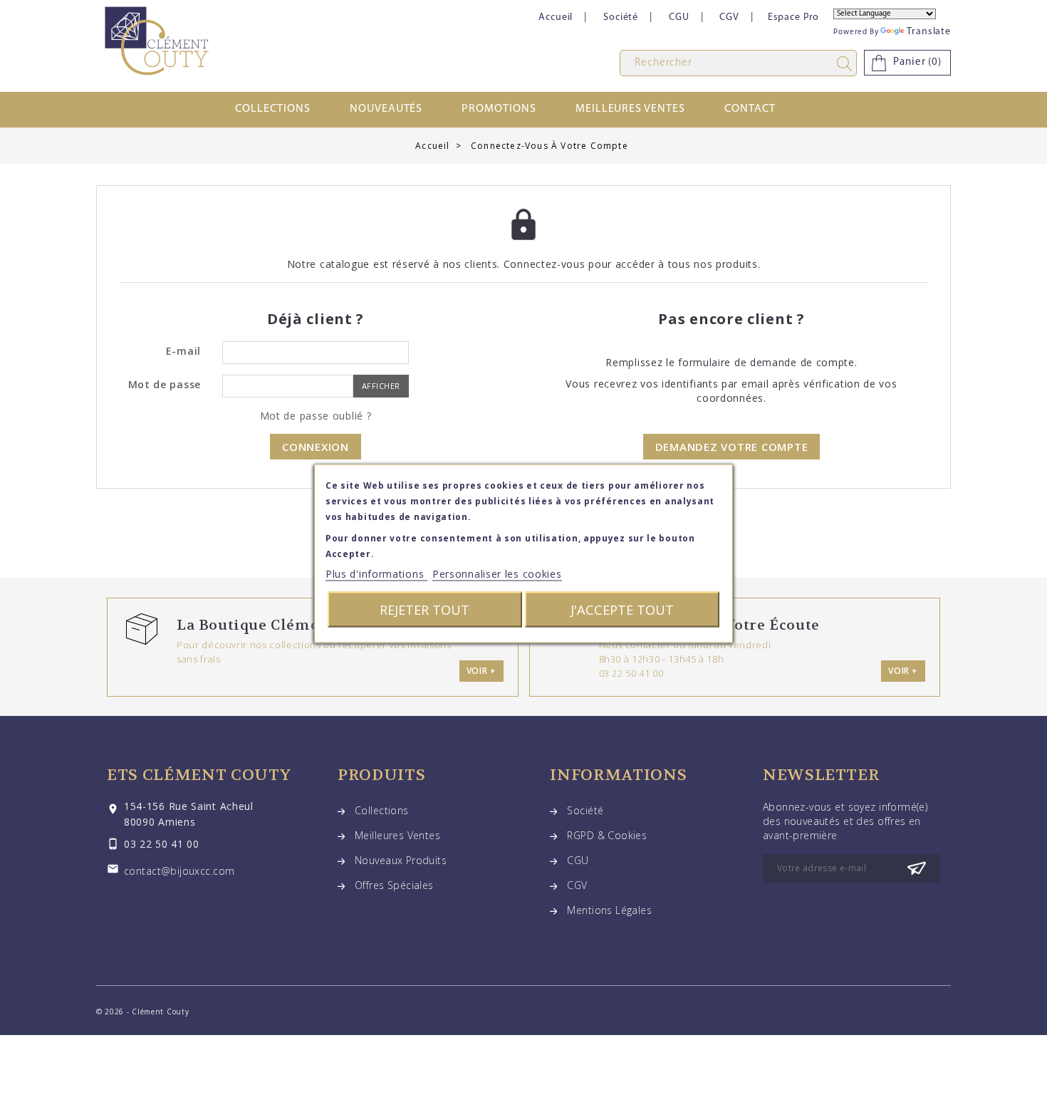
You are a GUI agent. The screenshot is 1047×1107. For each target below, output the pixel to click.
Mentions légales (609, 910)
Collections (273, 109)
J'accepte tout (622, 609)
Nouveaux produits (401, 860)
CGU (679, 17)
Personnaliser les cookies (497, 574)
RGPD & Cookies (607, 835)
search (847, 63)
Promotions (499, 109)
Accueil (555, 17)
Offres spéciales (394, 885)
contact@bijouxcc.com (179, 871)
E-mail (183, 351)
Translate (929, 31)
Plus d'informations (376, 574)
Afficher (381, 385)
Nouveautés (386, 109)
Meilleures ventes (630, 109)
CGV (729, 17)
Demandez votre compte (731, 447)
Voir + (481, 671)
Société (620, 17)
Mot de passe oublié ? (316, 415)
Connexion (315, 447)
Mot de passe (164, 384)
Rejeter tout (424, 609)
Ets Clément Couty (199, 775)
